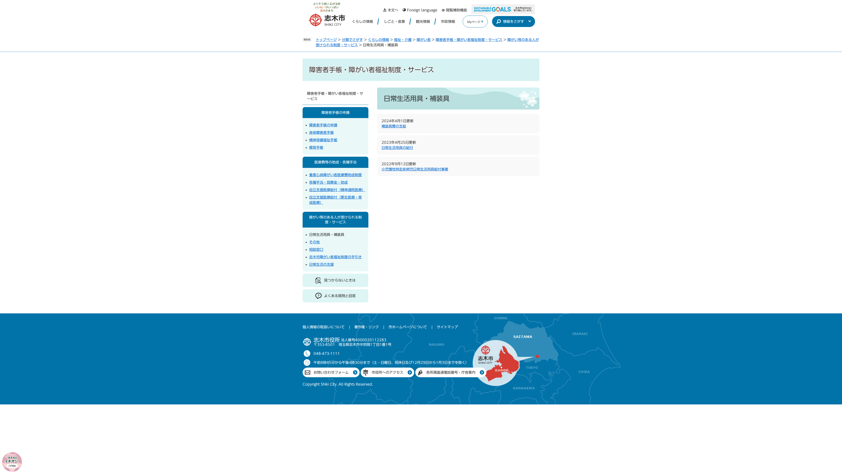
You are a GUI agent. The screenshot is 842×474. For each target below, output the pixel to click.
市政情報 (448, 21)
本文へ (393, 10)
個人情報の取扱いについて (324, 327)
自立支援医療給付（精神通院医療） (337, 190)
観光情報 (423, 21)
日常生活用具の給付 (397, 147)
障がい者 (424, 39)
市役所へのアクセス (387, 372)
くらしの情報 (362, 21)
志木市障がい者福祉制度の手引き (335, 257)
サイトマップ (447, 327)
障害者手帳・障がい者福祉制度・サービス (469, 39)
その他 (314, 242)
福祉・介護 (403, 39)
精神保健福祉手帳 (323, 140)
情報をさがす (513, 21)
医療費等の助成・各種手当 (335, 162)
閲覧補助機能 (456, 10)
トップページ (326, 39)
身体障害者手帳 (321, 132)
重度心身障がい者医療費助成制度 (335, 175)
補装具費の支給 (394, 126)
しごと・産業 (394, 21)
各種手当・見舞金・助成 (328, 182)
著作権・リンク (366, 327)
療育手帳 (316, 147)
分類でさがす (352, 39)
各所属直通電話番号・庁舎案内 (450, 372)
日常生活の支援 (321, 264)
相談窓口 (316, 249)
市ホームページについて (408, 327)
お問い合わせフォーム (331, 372)
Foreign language (422, 10)
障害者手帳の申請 (335, 112)
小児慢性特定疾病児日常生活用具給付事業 (415, 169)
